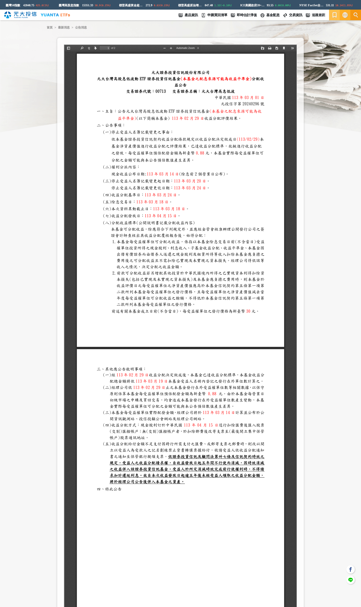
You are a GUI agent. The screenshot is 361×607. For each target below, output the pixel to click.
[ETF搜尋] (355, 15)
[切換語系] (345, 15)
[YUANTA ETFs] (55, 14)
